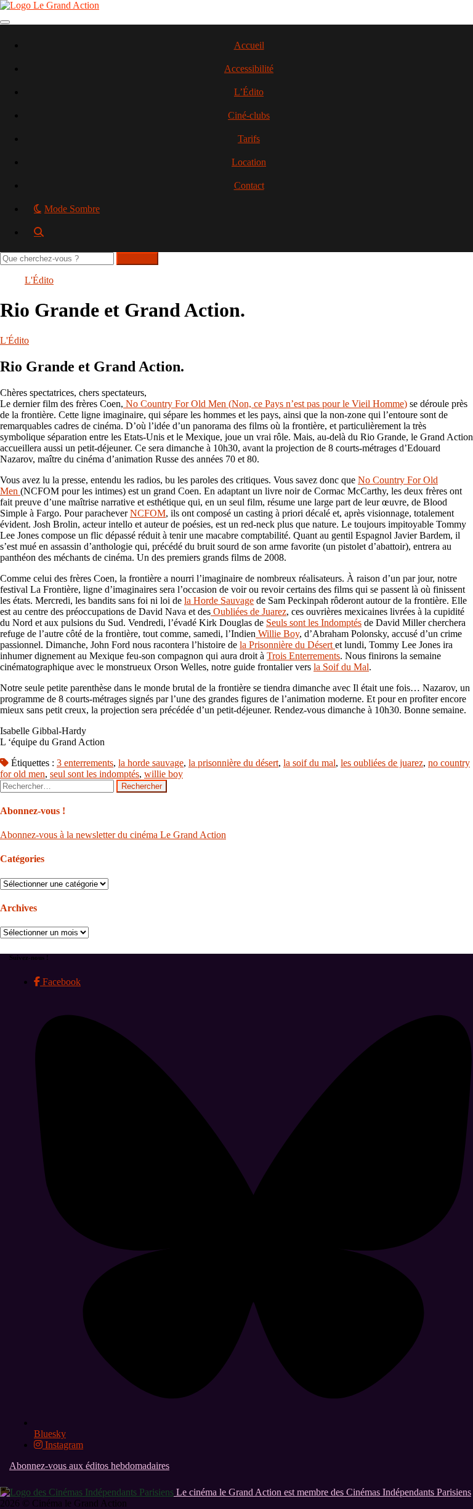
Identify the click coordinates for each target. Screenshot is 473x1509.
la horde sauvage (151, 763)
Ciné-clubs (249, 115)
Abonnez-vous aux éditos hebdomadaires (89, 1465)
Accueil (249, 45)
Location (249, 162)
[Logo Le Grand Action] (49, 5)
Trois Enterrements (303, 656)
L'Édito (39, 280)
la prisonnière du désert (233, 763)
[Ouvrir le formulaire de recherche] (249, 236)
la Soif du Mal (341, 667)
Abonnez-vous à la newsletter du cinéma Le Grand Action (113, 835)
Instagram (62, 1445)
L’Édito (249, 92)
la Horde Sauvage (219, 600)
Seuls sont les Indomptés (314, 622)
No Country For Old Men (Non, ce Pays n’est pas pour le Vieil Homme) (265, 403)
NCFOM (148, 513)
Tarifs (249, 138)
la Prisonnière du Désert (287, 645)
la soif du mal (309, 763)
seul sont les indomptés (94, 774)
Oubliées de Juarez (248, 611)
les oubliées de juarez (382, 763)
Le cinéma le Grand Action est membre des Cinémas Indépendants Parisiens (322, 1492)
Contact (249, 185)
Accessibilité (248, 68)
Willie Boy (277, 633)
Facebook (60, 981)
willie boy (163, 774)
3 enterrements (85, 763)
